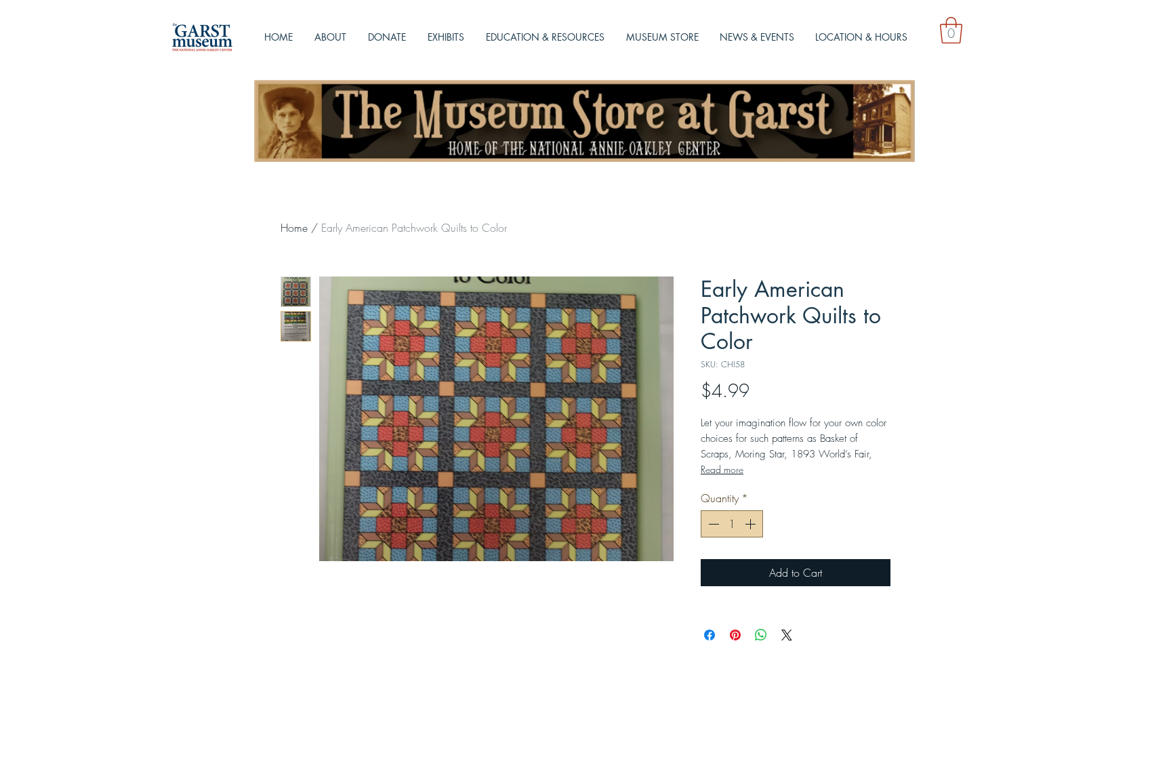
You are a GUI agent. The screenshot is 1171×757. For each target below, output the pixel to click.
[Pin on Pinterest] (735, 635)
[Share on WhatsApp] (761, 635)
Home (294, 227)
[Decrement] (712, 524)
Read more (722, 469)
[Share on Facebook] (709, 635)
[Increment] (751, 524)
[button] (951, 30)
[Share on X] (787, 635)
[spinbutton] (732, 524)
